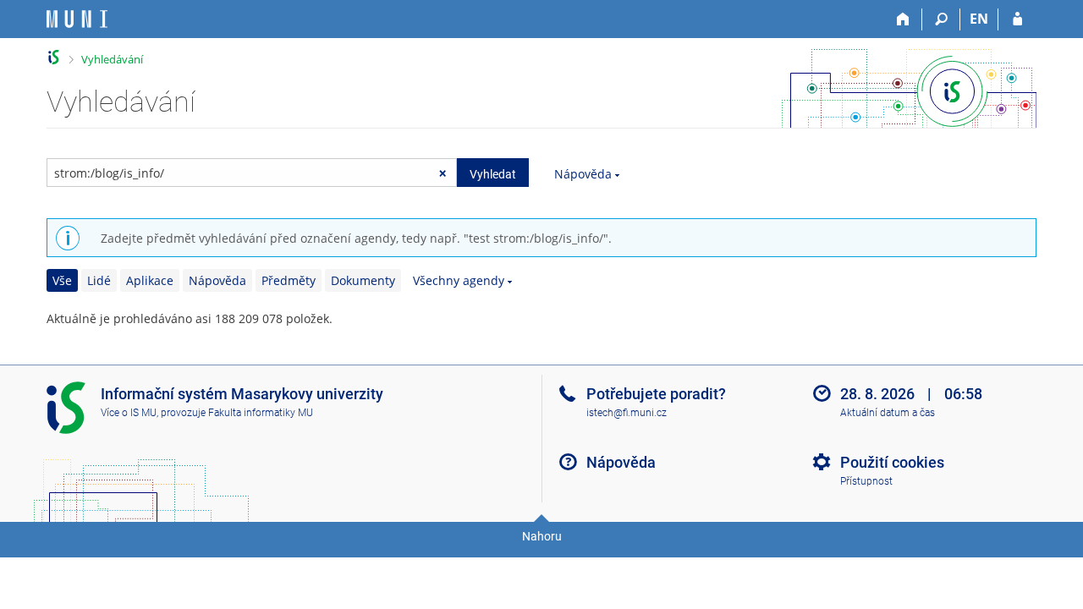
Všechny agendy (458, 280)
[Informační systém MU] (54, 57)
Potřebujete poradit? (656, 394)
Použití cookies (892, 462)
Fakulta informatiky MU (260, 413)
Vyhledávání (112, 59)
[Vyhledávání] (941, 19)
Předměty (288, 280)
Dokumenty (363, 280)
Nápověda (583, 174)
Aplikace (149, 280)
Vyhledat (493, 174)
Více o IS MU (129, 413)
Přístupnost (866, 481)
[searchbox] (252, 172)
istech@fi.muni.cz (626, 413)
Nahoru (542, 536)
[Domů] (903, 19)
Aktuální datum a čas (887, 413)
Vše (62, 280)
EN (979, 18)
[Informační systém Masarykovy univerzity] (77, 19)
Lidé (99, 280)
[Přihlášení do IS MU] (1017, 19)
